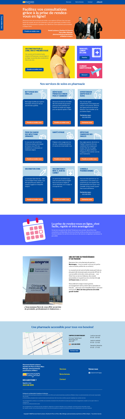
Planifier (84, 57)
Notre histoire (79, 2)
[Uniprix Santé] (28, 2)
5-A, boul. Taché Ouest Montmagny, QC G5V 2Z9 (75, 340)
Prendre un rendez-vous (32, 31)
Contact (90, 2)
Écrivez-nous (74, 350)
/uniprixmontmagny (96, 373)
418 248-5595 (86, 117)
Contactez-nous (87, 122)
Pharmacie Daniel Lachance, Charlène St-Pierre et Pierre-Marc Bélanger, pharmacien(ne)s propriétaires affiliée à (33, 367)
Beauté (100, 2)
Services (68, 2)
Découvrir (85, 75)
